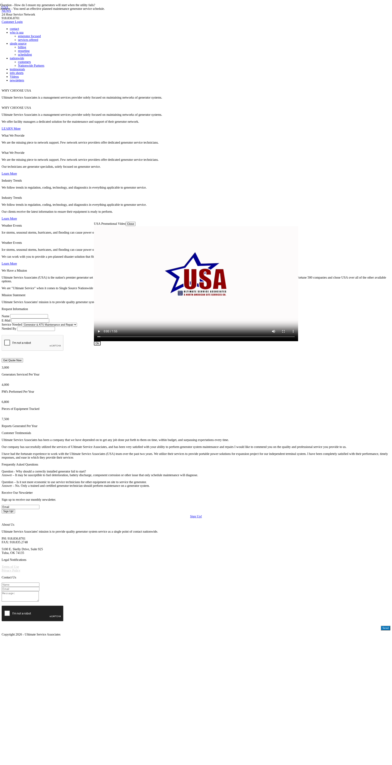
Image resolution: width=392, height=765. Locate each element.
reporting (24, 51)
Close (130, 223)
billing (22, 47)
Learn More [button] (9, 173)
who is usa (16, 32)
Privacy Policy (11, 570)
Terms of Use (10, 566)
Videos (14, 76)
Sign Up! (196, 516)
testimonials (17, 69)
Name (5, 316)
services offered (28, 40)
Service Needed (12, 324)
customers (24, 62)
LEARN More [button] (11, 128)
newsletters (17, 80)
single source (18, 43)
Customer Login (12, 22)
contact (14, 28)
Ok (97, 343)
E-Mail (6, 320)
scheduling (25, 54)
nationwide (17, 58)
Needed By (9, 328)
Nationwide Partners (31, 65)
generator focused (29, 36)
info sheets (16, 73)
